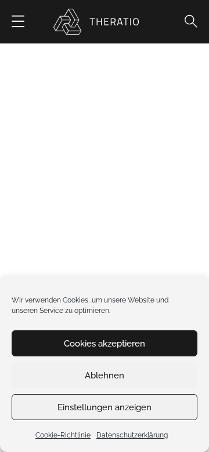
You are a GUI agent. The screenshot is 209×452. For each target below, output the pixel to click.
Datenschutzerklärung (132, 435)
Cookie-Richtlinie (63, 435)
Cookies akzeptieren (104, 343)
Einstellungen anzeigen (104, 407)
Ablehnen (104, 375)
